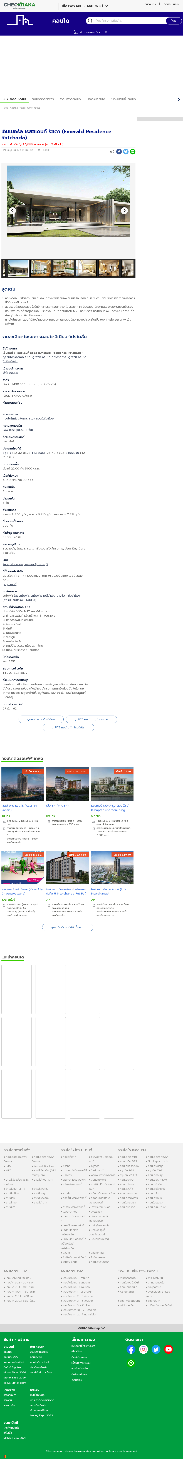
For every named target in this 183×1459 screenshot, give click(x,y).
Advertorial (127, 1292)
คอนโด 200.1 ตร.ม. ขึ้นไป (21, 1301)
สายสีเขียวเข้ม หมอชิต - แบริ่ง (22, 839)
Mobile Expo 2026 (15, 1438)
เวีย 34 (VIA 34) (57, 806)
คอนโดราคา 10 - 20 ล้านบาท (79, 1310)
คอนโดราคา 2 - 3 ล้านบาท (78, 1296)
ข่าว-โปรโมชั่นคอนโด (123, 99)
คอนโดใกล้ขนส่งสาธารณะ (18, 418)
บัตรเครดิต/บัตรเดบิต (42, 1400)
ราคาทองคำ (10, 1395)
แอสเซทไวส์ (8, 900)
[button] (124, 211)
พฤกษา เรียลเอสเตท (74, 1180)
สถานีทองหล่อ (14, 842)
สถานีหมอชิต (58, 915)
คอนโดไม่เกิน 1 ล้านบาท (76, 1278)
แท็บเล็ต (8, 1433)
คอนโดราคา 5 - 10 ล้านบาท (78, 1305)
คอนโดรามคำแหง (157, 1180)
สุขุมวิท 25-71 (155, 1170)
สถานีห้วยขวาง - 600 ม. (19, 600)
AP (48, 900)
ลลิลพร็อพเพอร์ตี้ (72, 1184)
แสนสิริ (5, 816)
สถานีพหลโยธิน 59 (16, 908)
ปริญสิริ (67, 1175)
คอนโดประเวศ (127, 1207)
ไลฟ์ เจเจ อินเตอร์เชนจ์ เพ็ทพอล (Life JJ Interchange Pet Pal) (66, 891)
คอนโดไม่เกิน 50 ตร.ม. (19, 1278)
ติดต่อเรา (76, 1380)
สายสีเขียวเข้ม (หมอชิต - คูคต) (22, 904)
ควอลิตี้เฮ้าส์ (69, 1157)
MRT (8, 1170)
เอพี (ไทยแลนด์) (100, 1225)
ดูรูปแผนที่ (10, 584)
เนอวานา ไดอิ (70, 1212)
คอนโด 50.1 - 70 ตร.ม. (20, 1283)
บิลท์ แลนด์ (97, 1170)
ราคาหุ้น (8, 1400)
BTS (8, 1166)
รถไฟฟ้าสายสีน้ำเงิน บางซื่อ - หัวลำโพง (55, 596)
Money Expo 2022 (41, 1415)
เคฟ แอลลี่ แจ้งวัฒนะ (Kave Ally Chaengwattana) (22, 891)
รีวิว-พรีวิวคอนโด (70, 99)
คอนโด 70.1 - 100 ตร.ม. (20, 1287)
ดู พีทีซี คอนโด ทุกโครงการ (49, 357)
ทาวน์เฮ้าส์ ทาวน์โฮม (41, 1372)
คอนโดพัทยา (127, 1184)
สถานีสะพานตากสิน (117, 831)
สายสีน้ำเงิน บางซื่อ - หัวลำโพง (23, 828)
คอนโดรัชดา (154, 1193)
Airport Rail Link (44, 1166)
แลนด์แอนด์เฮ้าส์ (100, 1239)
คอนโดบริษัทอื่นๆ (100, 1262)
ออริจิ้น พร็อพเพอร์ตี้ (74, 1198)
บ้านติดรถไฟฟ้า (38, 1367)
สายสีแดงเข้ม (41, 1189)
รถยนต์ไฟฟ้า (11, 1357)
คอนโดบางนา (127, 1180)
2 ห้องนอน (72, 453)
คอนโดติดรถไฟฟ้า (42, 99)
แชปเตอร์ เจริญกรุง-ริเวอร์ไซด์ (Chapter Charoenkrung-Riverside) (109, 810)
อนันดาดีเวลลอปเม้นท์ (103, 1193)
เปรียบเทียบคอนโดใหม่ (160, 1305)
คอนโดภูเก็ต (126, 1189)
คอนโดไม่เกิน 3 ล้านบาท (76, 1287)
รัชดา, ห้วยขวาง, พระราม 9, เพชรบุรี (25, 564)
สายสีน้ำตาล (40, 1203)
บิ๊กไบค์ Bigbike (12, 1367)
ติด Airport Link (158, 1161)
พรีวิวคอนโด (127, 1305)
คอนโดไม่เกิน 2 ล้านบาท (76, 1283)
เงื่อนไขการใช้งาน (80, 1363)
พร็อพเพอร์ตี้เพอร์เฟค (103, 1175)
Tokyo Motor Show (15, 1383)
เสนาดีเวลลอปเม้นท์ (73, 1225)
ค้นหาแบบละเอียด (90, 32)
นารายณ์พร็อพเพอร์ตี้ (75, 1170)
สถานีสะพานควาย (105, 915)
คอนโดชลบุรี (155, 1198)
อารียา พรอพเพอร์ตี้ (74, 1207)
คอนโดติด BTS (128, 1161)
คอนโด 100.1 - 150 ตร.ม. (21, 1292)
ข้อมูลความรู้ (155, 1287)
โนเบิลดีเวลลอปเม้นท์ (74, 1257)
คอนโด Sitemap (89, 1328)
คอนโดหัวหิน (155, 1184)
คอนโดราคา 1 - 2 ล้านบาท (77, 1292)
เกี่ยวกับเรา (150, 4)
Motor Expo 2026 (15, 1378)
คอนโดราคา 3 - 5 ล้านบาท (78, 1301)
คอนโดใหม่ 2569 (157, 1207)
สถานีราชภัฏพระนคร (17, 915)
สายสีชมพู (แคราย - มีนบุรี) (21, 911)
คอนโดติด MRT (128, 1157)
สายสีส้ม (10, 1198)
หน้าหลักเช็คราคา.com (83, 1346)
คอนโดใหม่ (36, 1357)
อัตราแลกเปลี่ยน (39, 1410)
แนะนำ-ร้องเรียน (80, 1368)
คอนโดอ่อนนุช (156, 1175)
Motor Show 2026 (15, 1372)
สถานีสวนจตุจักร (60, 908)
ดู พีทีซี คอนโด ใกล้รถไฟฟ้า (68, 727)
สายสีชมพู (39, 1193)
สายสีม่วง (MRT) (15, 1189)
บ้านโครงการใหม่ (39, 1352)
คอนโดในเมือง (45, 418)
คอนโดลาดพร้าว (129, 1198)
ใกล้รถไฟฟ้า (21, 596)
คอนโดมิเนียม (155, 1203)
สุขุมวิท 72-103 (128, 1175)
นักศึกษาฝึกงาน (79, 1374)
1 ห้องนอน (38, 453)
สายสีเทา (10, 1207)
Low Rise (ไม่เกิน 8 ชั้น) (18, 430)
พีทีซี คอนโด (10, 373)
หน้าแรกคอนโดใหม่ (14, 99)
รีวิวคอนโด (154, 1301)
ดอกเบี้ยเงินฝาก (38, 1405)
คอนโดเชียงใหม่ (156, 1189)
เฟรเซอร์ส (96, 1212)
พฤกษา (96, 816)
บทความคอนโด (95, 99)
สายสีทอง (11, 1203)
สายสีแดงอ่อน (42, 1198)
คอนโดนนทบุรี (155, 1166)
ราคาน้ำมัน (9, 1405)
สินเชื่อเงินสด (37, 1395)
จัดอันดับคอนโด (128, 1287)
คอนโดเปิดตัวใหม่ (129, 1283)
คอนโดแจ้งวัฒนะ (129, 1166)
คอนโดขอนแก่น (128, 1193)
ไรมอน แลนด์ (70, 1262)
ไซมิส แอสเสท (98, 1257)
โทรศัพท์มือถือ (11, 1428)
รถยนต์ (8, 1352)
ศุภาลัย (66, 1193)
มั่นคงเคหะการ (99, 1180)
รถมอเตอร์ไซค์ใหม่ (14, 1362)
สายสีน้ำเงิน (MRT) (44, 1180)
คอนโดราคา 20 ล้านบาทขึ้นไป (79, 1314)
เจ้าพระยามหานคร (100, 1207)
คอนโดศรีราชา (128, 1203)
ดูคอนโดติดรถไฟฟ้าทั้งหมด (68, 927)
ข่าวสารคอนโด (128, 1278)
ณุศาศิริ (95, 1166)
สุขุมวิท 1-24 (127, 1170)
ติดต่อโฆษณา (171, 4)
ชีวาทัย (66, 1166)
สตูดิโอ (7, 453)
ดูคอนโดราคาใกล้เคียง (16, 357)
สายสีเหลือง (12, 1193)
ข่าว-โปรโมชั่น (155, 1278)
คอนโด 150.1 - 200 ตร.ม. (21, 1296)
